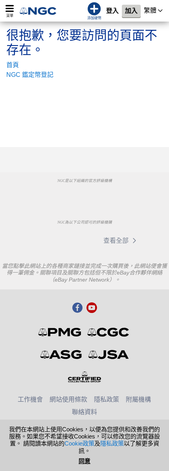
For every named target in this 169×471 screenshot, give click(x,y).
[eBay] (42, 240)
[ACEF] (124, 195)
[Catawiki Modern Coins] (79, 240)
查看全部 (116, 240)
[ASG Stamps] (61, 354)
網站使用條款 (68, 399)
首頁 (12, 65)
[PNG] (84, 195)
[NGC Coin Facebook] (77, 308)
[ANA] (44, 195)
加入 (131, 10)
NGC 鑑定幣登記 (29, 74)
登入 (112, 10)
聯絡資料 (84, 412)
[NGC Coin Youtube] (91, 308)
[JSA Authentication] (108, 354)
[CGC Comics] (108, 332)
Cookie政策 (79, 443)
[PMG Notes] (60, 332)
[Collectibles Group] (85, 377)
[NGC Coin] (40, 11)
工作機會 (30, 399)
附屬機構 (138, 399)
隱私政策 (106, 399)
